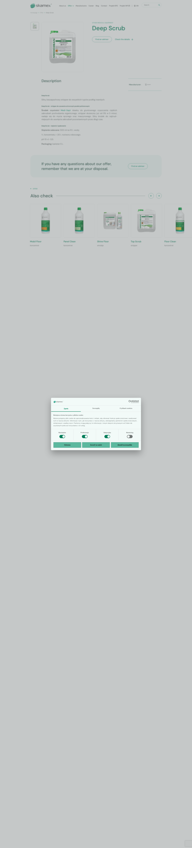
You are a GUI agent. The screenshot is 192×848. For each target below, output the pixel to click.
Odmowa (67, 445)
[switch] (85, 436)
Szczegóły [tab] (96, 408)
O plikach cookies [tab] (126, 408)
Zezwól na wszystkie (125, 445)
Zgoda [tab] (66, 408)
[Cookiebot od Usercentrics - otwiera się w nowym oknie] (130, 401)
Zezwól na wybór (96, 445)
